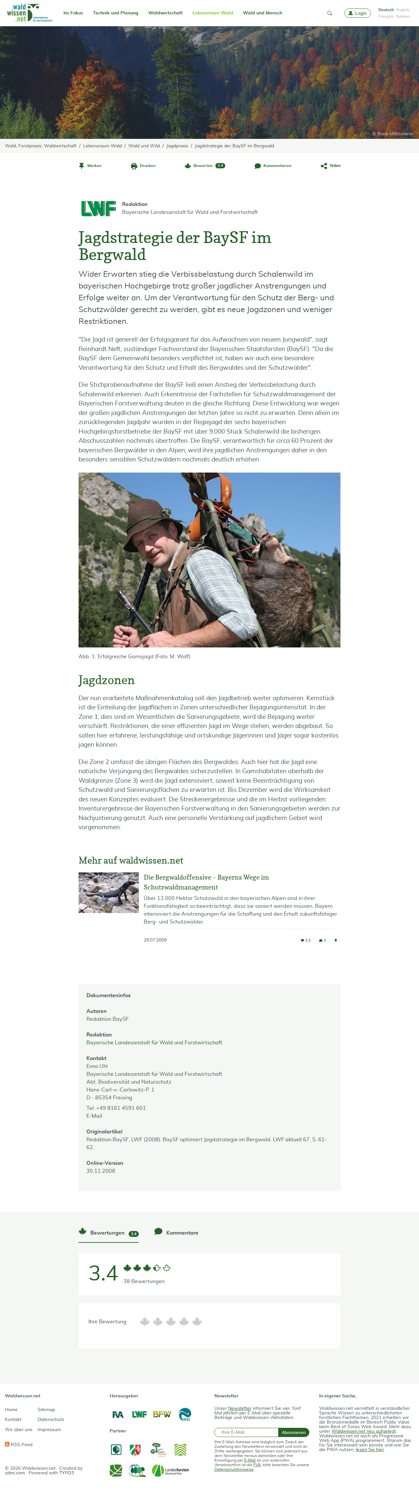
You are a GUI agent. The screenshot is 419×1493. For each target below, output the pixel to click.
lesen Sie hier (370, 1449)
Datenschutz (51, 1419)
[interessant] (184, 1322)
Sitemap (46, 1410)
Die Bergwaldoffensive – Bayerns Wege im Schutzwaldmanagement (206, 882)
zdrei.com (15, 1473)
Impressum (49, 1430)
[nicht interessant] (144, 1322)
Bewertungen (113, 1233)
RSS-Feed (20, 1445)
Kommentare (181, 1233)
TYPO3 (66, 1473)
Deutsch (386, 10)
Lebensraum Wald (212, 13)
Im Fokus (73, 13)
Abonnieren (294, 1432)
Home (11, 1410)
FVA (257, 1465)
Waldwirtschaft (165, 13)
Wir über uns (18, 1430)
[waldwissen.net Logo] (29, 13)
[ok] (170, 1322)
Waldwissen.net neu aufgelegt (364, 1431)
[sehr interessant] (197, 1322)
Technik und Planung (115, 13)
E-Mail (94, 1116)
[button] (329, 13)
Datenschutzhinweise (234, 1469)
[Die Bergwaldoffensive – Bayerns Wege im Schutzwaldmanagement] (109, 913)
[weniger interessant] (157, 1322)
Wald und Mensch (262, 13)
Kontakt (13, 1419)
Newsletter (239, 1408)
